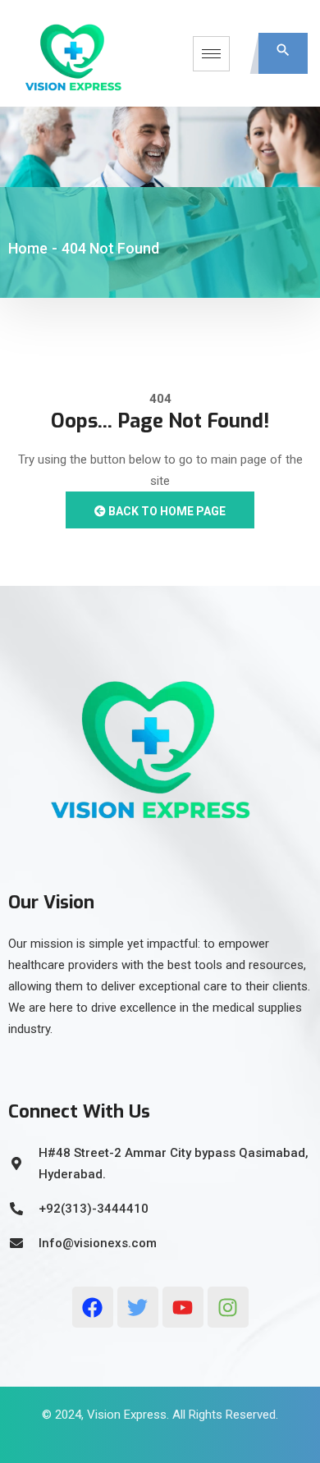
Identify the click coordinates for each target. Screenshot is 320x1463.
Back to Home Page (166, 511)
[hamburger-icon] (211, 53)
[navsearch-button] (283, 53)
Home (28, 248)
